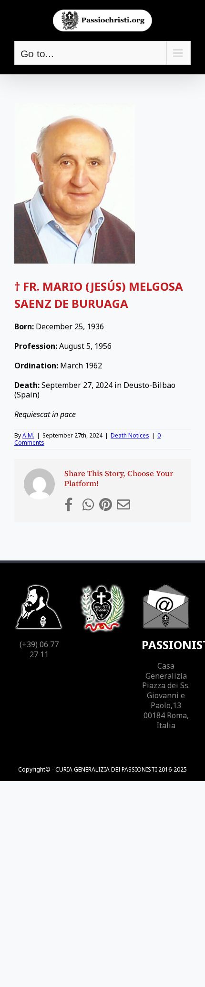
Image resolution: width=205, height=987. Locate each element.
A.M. (28, 435)
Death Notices (130, 435)
